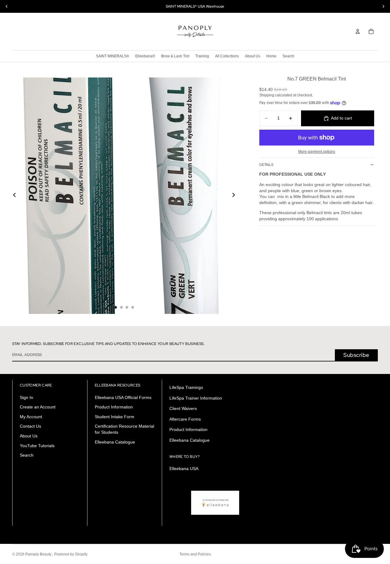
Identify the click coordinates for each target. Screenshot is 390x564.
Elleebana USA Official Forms (123, 397)
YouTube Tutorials (37, 445)
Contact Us (30, 426)
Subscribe (356, 354)
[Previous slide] (13, 196)
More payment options (316, 151)
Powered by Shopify (70, 554)
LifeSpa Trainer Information (195, 398)
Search (27, 455)
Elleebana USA (183, 468)
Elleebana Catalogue (115, 442)
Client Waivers (183, 408)
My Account (31, 416)
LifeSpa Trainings (186, 387)
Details (266, 164)
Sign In (26, 397)
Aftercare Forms (185, 419)
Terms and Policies (195, 554)
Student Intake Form (114, 416)
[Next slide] (235, 196)
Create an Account (37, 406)
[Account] (357, 31)
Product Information (114, 406)
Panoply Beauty (38, 554)
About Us (28, 435)
